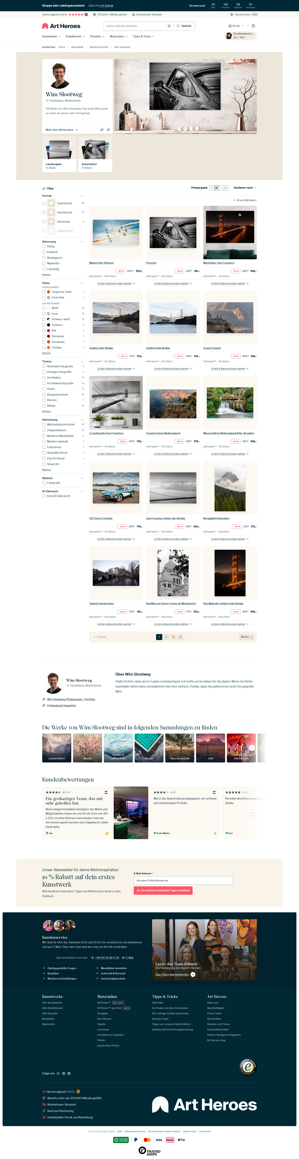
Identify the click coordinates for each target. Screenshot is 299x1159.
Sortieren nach (243, 187)
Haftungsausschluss (135, 1131)
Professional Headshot (109, 130)
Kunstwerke (49, 36)
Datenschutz (189, 1131)
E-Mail (241, 37)
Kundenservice (242, 33)
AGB (119, 1131)
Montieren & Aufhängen (62, 978)
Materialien (117, 36)
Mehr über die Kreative (60, 130)
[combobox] (135, 25)
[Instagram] (58, 1074)
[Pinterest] (64, 1074)
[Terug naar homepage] (61, 26)
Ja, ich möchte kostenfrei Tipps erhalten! (163, 890)
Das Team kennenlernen (172, 974)
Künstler (95, 36)
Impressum (205, 1131)
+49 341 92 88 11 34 (107, 957)
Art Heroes (216, 996)
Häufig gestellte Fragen (62, 968)
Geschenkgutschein (113, 978)
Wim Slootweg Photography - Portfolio (102, 130)
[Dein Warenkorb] (253, 26)
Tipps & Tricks (142, 36)
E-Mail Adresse (143, 873)
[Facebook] (69, 1074)
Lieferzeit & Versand (113, 973)
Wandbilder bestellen (114, 968)
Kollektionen (73, 36)
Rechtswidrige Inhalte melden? (164, 1131)
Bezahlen (53, 973)
